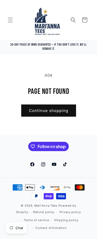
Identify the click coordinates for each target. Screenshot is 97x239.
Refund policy (43, 212)
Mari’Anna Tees (45, 205)
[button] (10, 20)
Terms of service (36, 220)
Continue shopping (48, 110)
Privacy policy (70, 212)
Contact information (50, 228)
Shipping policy (66, 220)
